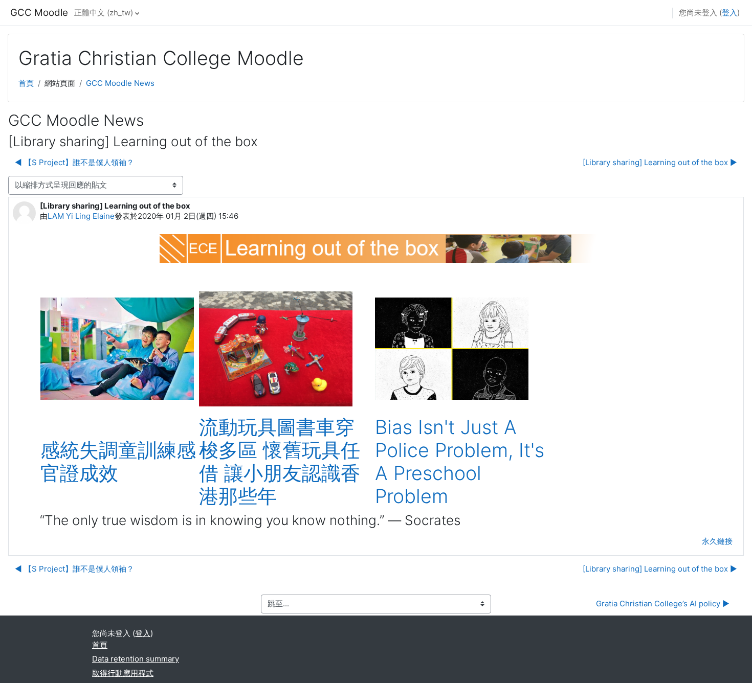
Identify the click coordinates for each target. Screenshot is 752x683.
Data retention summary (135, 659)
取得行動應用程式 (122, 673)
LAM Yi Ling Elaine (81, 216)
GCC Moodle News (120, 83)
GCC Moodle (39, 12)
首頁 (26, 83)
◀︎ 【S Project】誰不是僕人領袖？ (74, 162)
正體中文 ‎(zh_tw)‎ (103, 12)
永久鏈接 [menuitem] (717, 541)
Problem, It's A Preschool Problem (459, 473)
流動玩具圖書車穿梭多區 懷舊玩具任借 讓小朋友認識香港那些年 (279, 462)
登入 (729, 12)
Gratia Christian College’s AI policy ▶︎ (662, 603)
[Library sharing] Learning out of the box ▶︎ (660, 162)
